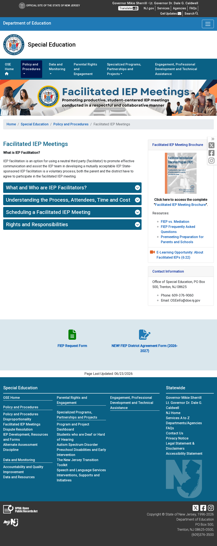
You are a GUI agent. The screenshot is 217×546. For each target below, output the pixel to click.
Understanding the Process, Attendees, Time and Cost (68, 200)
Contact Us (174, 433)
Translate (126, 8)
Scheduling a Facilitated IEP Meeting (48, 212)
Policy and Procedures (71, 124)
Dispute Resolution (18, 429)
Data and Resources (19, 477)
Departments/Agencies (184, 423)
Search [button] (190, 13)
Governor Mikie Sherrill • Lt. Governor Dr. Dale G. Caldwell (155, 3)
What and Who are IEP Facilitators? (46, 188)
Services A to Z (178, 418)
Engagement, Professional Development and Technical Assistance (176, 69)
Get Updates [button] (169, 13)
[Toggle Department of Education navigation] (208, 24)
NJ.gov (149, 8)
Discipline (10, 450)
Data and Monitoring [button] (57, 66)
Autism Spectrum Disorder (77, 445)
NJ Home (173, 413)
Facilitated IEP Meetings (21, 424)
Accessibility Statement (184, 454)
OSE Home (9, 66)
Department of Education (27, 23)
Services (163, 8)
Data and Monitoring (19, 460)
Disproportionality (17, 419)
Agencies (179, 8)
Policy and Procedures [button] (31, 66)
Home (11, 124)
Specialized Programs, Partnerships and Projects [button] (124, 69)
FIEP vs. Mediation (175, 222)
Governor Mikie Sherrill (184, 398)
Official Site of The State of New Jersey (53, 5)
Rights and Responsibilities (37, 224)
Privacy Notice (177, 438)
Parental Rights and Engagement (85, 69)
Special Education (35, 124)
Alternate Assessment (20, 445)
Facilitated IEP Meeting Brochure (180, 205)
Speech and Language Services (81, 470)
